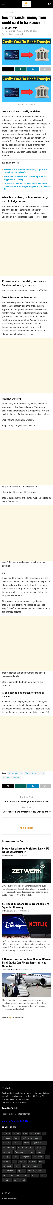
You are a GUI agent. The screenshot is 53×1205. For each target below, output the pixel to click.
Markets (32, 1161)
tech (5, 1175)
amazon (6, 1138)
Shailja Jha (8, 856)
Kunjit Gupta (10, 28)
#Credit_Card (30, 773)
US (24, 1180)
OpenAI (26, 1166)
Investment (38, 1157)
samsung (37, 1166)
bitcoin (6, 1143)
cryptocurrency (39, 1143)
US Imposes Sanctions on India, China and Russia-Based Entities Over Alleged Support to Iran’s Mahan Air (27, 186)
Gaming (40, 1152)
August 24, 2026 (21, 856)
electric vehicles (25, 1147)
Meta (41, 1161)
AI (44, 1133)
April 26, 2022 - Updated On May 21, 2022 (21, 31)
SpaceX (21, 1171)
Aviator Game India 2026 (15, 1121)
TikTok (35, 1175)
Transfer (16, 777)
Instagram (25, 1157)
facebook (19, 1152)
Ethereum (7, 1152)
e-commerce (8, 1147)
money (6, 777)
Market (22, 1161)
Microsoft (7, 1166)
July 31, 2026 (25, 970)
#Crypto (6, 1133)
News (17, 1166)
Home (4, 12)
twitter (16, 1180)
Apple (16, 1138)
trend (43, 1175)
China (26, 1143)
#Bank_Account (15, 773)
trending (7, 1180)
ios (47, 1157)
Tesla (26, 1175)
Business (17, 1143)
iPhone (6, 1161)
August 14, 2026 (21, 911)
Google (6, 1157)
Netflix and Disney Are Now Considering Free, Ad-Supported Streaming (25, 178)
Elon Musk (40, 1147)
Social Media (9, 1171)
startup (31, 1171)
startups (41, 1171)
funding (30, 1152)
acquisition (35, 1133)
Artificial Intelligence (31, 1138)
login (10, 1017)
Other (11, 12)
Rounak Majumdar (11, 970)
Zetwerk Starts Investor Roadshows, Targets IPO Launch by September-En (25, 171)
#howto (16, 1133)
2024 (25, 1133)
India (15, 1157)
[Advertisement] (26, 248)
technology (15, 1175)
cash (41, 773)
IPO (14, 1161)
